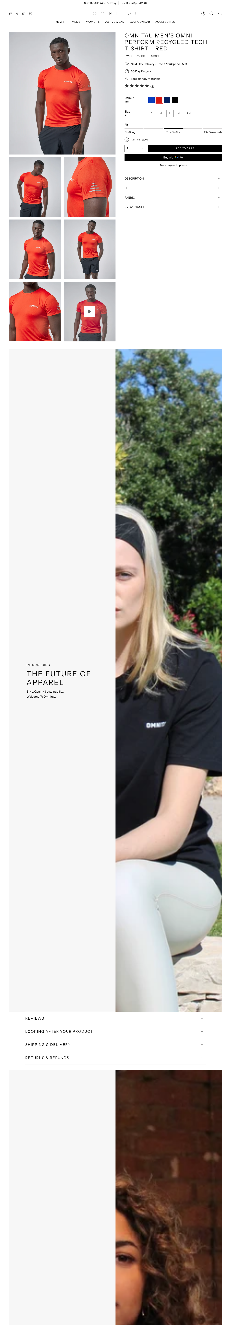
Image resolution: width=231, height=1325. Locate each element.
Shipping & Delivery (48, 1044)
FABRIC (130, 197)
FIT (127, 188)
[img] (137, 86)
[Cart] (220, 13)
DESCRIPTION (134, 178)
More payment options (173, 165)
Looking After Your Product (59, 1031)
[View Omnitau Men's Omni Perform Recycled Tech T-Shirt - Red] (90, 312)
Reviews (34, 1018)
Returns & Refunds (47, 1058)
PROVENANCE (135, 207)
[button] (61, 22)
